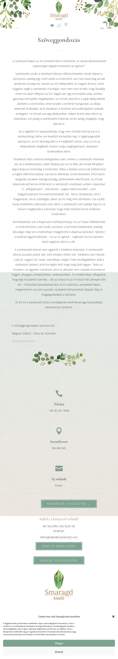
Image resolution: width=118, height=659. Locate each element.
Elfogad (59, 643)
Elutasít (59, 651)
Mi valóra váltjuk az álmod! (59, 528)
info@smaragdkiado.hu (59, 537)
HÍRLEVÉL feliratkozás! (59, 560)
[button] (113, 616)
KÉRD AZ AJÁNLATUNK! (59, 546)
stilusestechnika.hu (24, 341)
